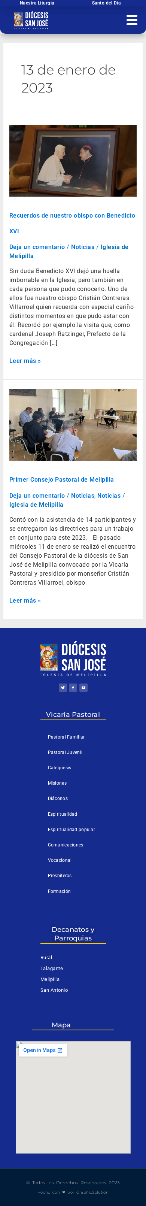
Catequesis (60, 767)
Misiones (57, 783)
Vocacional (60, 860)
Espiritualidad (62, 814)
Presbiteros (60, 875)
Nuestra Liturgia (37, 3)
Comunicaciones (65, 845)
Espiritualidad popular (71, 829)
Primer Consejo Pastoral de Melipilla (61, 479)
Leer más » (25, 360)
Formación (59, 891)
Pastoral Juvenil (65, 752)
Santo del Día (106, 3)
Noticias (82, 247)
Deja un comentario (37, 247)
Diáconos (58, 798)
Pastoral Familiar (66, 737)
